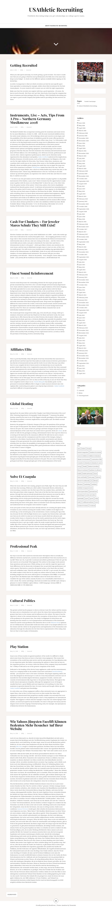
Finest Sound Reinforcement (31, 273)
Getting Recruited (23, 65)
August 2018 (83, 211)
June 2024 (82, 143)
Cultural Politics (22, 600)
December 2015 (84, 252)
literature (80, 484)
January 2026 (83, 135)
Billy (21, 70)
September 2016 (84, 242)
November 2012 (84, 333)
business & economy (95, 452)
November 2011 (84, 358)
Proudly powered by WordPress (45, 905)
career (79, 456)
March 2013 (82, 325)
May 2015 (82, 267)
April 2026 (82, 128)
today (96, 498)
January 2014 (83, 300)
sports (91, 498)
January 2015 (83, 277)
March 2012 (82, 348)
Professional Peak (23, 546)
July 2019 (82, 186)
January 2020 (83, 173)
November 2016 (84, 237)
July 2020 (82, 158)
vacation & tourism (83, 505)
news (91, 488)
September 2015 (84, 257)
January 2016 (83, 249)
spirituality (80, 498)
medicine (94, 484)
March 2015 (82, 272)
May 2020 (82, 163)
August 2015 (83, 259)
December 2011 (84, 356)
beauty (89, 448)
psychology (81, 495)
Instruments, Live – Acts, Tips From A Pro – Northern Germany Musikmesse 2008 (37, 119)
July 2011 (82, 366)
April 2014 (82, 292)
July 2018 (82, 214)
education (87, 463)
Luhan (60, 431)
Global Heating (21, 403)
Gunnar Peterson (22, 809)
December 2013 (84, 302)
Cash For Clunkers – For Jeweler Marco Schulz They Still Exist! (34, 223)
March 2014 (82, 295)
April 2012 (82, 345)
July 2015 (82, 262)
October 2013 (83, 307)
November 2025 (84, 141)
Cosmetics (80, 463)
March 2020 (82, 168)
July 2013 (82, 315)
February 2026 (83, 133)
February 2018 (83, 224)
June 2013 (82, 318)
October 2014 (83, 285)
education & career (97, 463)
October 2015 (83, 254)
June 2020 (82, 161)
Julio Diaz (19, 746)
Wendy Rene (36, 167)
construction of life (97, 459)
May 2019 (82, 191)
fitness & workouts (83, 470)
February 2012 (83, 350)
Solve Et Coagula (23, 476)
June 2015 (82, 264)
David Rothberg (57, 671)
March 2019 (82, 196)
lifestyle (96, 480)
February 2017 (83, 234)
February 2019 (83, 199)
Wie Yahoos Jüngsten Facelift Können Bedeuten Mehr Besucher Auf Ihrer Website (38, 725)
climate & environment (84, 459)
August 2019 (83, 184)
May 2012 (82, 343)
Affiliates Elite (21, 349)
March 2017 (82, 232)
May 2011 (82, 371)
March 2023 (82, 156)
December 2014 (84, 280)
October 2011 (83, 361)
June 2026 (82, 123)
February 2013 (83, 328)
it (91, 480)
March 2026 (82, 130)
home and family (82, 477)
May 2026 (82, 125)
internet (98, 477)
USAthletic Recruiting (56, 9)
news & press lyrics (83, 491)
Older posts (12, 894)
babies (83, 448)
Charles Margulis (39, 382)
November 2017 (84, 227)
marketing (87, 484)
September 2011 (84, 363)
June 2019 (82, 189)
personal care (93, 491)
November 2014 (84, 282)
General (28, 70)
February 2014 (83, 297)
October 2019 (83, 178)
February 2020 (83, 171)
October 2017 (83, 229)
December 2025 (84, 138)
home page (91, 477)
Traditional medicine (87, 502)
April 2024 (82, 148)
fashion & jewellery (93, 466)
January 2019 (83, 201)
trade (79, 502)
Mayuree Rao (55, 622)
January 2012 (83, 353)
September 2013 (84, 310)
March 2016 (82, 247)
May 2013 (82, 320)
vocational (92, 505)
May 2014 (82, 290)
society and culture (91, 495)
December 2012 (84, 330)
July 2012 (82, 338)
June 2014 (82, 287)
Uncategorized (83, 395)
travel (96, 502)
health (79, 473)
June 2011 (82, 368)
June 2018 (82, 216)
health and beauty (87, 473)
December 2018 (84, 204)
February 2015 (83, 275)
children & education (94, 456)
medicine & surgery (83, 488)
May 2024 (82, 146)
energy (79, 466)
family (85, 466)
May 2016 (82, 244)
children (85, 456)
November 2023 (84, 153)
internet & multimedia (83, 480)
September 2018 (84, 209)
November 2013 (84, 305)
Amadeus (64, 905)
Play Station (19, 646)
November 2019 (84, 176)
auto (79, 448)
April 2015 (82, 270)
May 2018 (82, 219)
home (95, 473)
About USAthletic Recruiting (56, 26)
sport (86, 498)
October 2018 (83, 206)
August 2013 (83, 313)
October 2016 (83, 239)
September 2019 (84, 181)
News (80, 393)
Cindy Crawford (43, 157)
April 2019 (82, 194)
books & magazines (83, 452)
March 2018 (82, 221)
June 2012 (82, 340)
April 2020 (82, 166)
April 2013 (82, 323)
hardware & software (95, 470)
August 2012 (83, 335)
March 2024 (82, 151)
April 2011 (82, 373)
